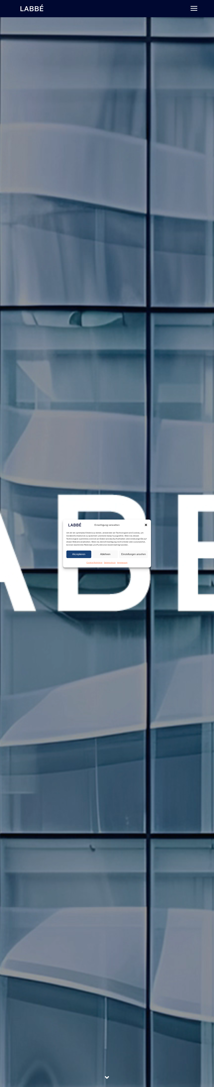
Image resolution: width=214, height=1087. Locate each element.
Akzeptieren (78, 554)
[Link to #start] (107, 1077)
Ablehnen (105, 554)
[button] (146, 525)
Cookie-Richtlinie (94, 562)
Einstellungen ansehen (133, 554)
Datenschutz (110, 562)
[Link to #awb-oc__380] (194, 8)
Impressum (122, 562)
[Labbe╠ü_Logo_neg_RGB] (32, 5)
